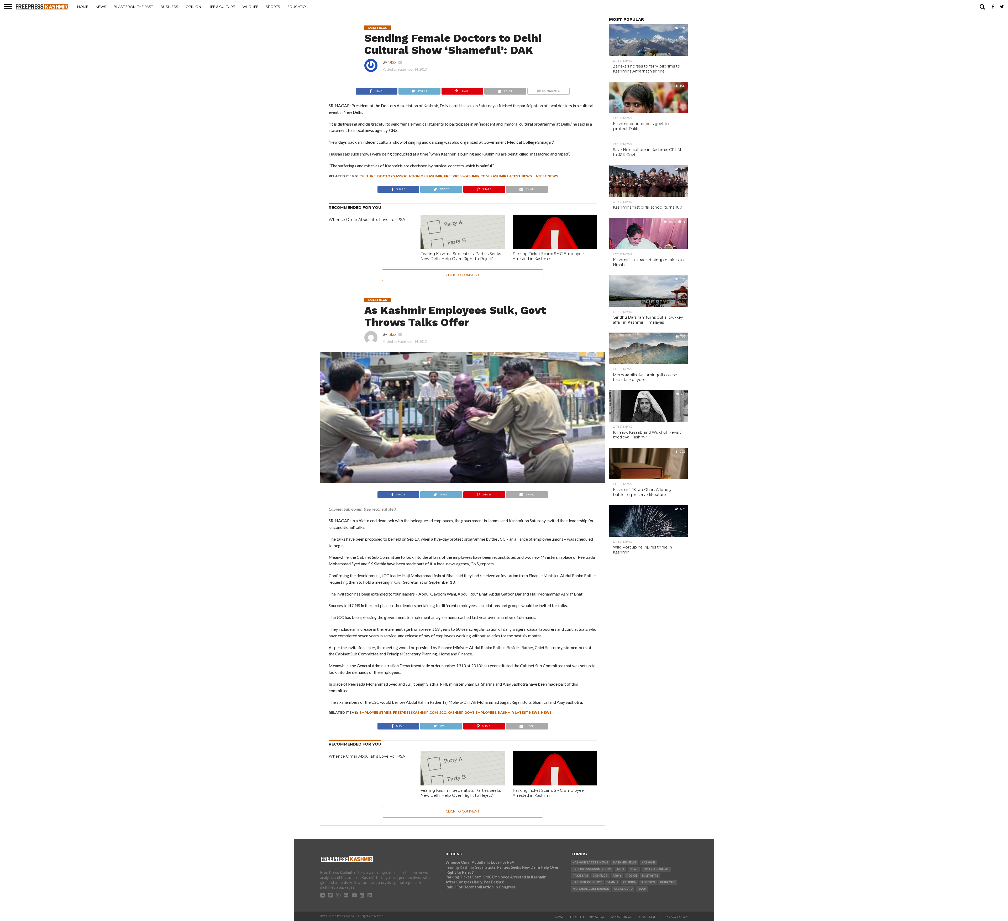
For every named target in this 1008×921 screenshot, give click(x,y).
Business (169, 6)
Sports (273, 6)
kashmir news (625, 862)
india (620, 869)
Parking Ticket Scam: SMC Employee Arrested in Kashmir (548, 256)
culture (367, 176)
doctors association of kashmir (409, 176)
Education (297, 6)
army (617, 875)
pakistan (580, 875)
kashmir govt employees (472, 713)
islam (642, 889)
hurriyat (667, 882)
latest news (545, 176)
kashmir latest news (511, 176)
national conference (591, 889)
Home (82, 6)
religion (629, 882)
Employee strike (375, 713)
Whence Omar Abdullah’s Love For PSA (367, 219)
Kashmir (648, 862)
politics (648, 882)
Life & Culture (221, 6)
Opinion (193, 6)
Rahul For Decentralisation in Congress (480, 887)
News (101, 6)
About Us (597, 917)
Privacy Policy (676, 917)
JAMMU (612, 882)
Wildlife (250, 6)
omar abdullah (656, 869)
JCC (442, 713)
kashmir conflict (587, 882)
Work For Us (621, 917)
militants (650, 875)
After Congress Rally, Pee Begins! (475, 882)
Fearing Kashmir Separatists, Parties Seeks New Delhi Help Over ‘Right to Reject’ (461, 256)
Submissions (647, 917)
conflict (600, 875)
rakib (392, 62)
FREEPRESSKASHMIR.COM (466, 176)
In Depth (576, 917)
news (546, 713)
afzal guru (623, 889)
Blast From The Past (133, 6)
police (631, 875)
